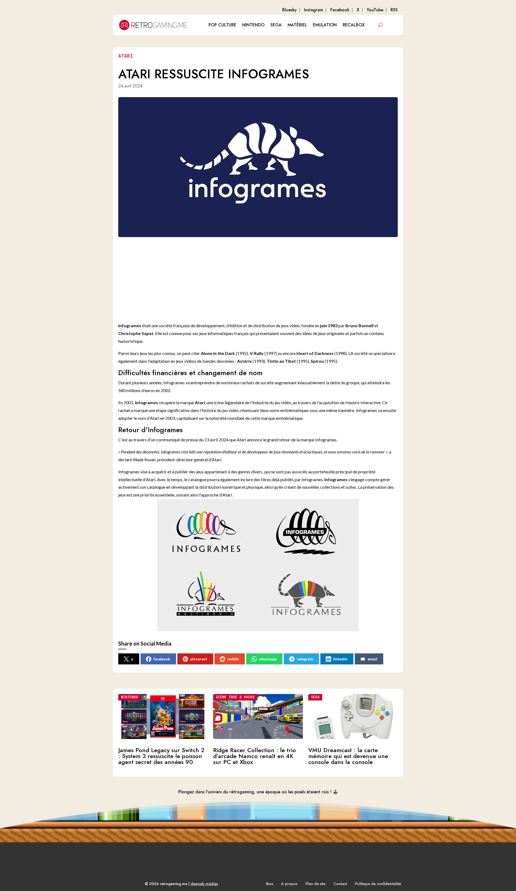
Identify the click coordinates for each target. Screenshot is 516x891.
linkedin (340, 659)
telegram (305, 659)
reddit (233, 659)
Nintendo (253, 25)
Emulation (325, 25)
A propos (289, 883)
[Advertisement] (263, 278)
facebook (161, 659)
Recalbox (354, 25)
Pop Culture (222, 25)
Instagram (313, 10)
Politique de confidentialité (378, 883)
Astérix (244, 361)
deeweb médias (204, 883)
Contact (340, 883)
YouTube (375, 10)
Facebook (339, 10)
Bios (269, 883)
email (372, 659)
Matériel (297, 25)
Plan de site (315, 883)
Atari (125, 56)
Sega (276, 25)
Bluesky (289, 10)
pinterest (198, 659)
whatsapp (268, 659)
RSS (394, 10)
